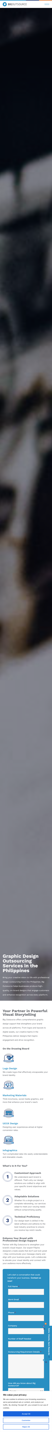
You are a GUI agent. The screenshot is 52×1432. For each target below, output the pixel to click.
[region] (26, 1411)
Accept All (26, 1414)
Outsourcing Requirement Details (24, 1352)
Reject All (26, 1427)
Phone (12, 1312)
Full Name (13, 1286)
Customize (26, 1420)
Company (12, 1326)
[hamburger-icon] (47, 4)
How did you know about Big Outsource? (21, 1384)
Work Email (14, 1299)
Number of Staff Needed (19, 1339)
